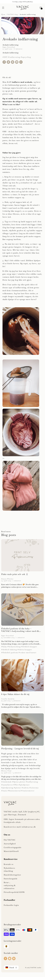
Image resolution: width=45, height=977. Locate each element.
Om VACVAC (9, 840)
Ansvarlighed (10, 844)
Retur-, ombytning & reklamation (9, 885)
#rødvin (25, 788)
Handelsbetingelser (12, 875)
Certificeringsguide (12, 847)
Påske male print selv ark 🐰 (14, 574)
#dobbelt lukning (9, 649)
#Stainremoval (14, 791)
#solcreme (34, 788)
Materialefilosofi (11, 851)
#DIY (5, 57)
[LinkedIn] (16, 62)
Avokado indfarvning (28, 14)
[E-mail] (21, 62)
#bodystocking (14, 647)
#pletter (17, 788)
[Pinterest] (12, 62)
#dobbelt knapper (29, 647)
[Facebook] (4, 62)
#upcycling (26, 57)
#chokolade (6, 782)
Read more (6, 531)
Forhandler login (11, 905)
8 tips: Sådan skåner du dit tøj (15, 694)
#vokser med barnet (27, 652)
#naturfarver (7, 785)
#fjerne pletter (18, 782)
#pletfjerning (7, 788)
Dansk (11, 967)
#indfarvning (14, 57)
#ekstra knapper (24, 649)
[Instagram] (9, 958)
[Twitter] (8, 62)
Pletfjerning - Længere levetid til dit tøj (20, 748)
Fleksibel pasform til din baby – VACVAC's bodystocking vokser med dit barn (20, 630)
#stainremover (27, 791)
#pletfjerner (24, 785)
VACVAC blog (12, 14)
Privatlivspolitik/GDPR (14, 892)
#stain (4, 791)
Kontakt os (8, 864)
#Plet (15, 785)
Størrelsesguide (10, 879)
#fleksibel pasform (9, 652)
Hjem (3, 14)
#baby (4, 647)
